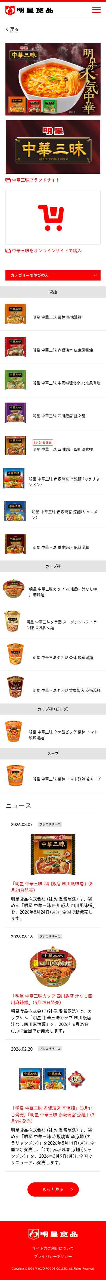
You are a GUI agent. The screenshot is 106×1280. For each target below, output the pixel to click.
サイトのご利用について (53, 1248)
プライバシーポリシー (53, 1256)
